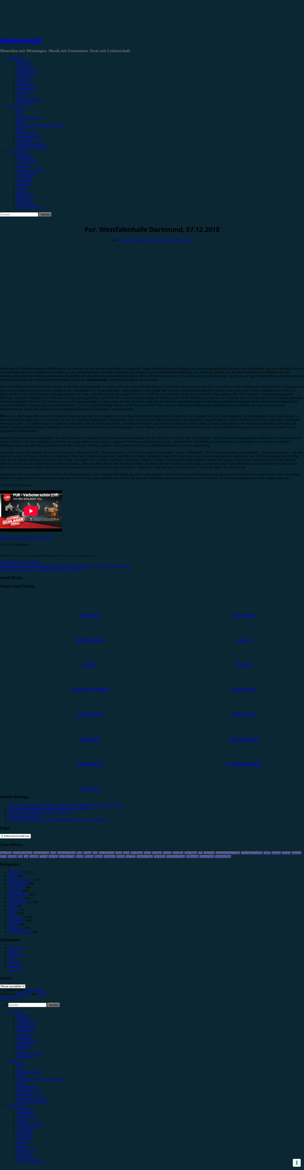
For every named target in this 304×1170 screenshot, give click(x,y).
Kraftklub (12, 856)
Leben (12, 905)
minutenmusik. (21, 40)
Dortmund (157, 852)
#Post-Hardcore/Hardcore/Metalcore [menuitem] (40, 1079)
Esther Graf (209, 852)
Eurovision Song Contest (227, 852)
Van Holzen (159, 856)
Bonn (95, 852)
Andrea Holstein (27, 162)
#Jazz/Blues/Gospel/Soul (33, 147)
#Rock (21, 110)
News (12, 913)
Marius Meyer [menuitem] (26, 1150)
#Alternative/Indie (28, 117)
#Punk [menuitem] (21, 1083)
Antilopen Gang (41, 852)
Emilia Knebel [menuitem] (26, 1127)
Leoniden (33, 856)
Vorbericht (23, 65)
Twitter (48, 537)
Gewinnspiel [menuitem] (25, 1038)
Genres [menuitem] (13, 1060)
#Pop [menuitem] (20, 1068)
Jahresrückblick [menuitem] (27, 1042)
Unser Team (24, 155)
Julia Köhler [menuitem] (24, 1138)
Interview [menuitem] (23, 1034)
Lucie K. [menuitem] (22, 1142)
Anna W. (22, 166)
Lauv (26, 856)
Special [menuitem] (21, 1049)
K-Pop (3, 856)
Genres (13, 106)
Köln (20, 856)
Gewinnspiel (25, 84)
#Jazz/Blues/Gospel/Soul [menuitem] (33, 1101)
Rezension (23, 62)
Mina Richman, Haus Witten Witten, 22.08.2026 (39, 812)
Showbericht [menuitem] (25, 1031)
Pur (9, 562)
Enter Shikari (190, 852)
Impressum (15, 955)
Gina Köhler (25, 177)
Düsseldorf (177, 852)
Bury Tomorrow (106, 852)
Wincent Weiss (206, 856)
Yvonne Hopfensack (30, 207)
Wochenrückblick (19, 932)
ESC (200, 852)
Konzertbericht (26, 69)
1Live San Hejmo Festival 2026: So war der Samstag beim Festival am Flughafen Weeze (66, 805)
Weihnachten (192, 856)
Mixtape (13, 909)
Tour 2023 (131, 856)
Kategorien (15, 58)
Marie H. (22, 192)
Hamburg (276, 852)
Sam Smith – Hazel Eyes (24, 816)
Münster (99, 856)
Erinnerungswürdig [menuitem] (29, 1053)
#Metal (21, 121)
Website (5, 537)
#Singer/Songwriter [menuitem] (29, 1090)
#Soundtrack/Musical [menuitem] (30, 1098)
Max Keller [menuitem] (24, 1153)
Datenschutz (16, 947)
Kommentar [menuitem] (24, 1045)
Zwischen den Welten (25, 562)
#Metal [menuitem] (21, 1075)
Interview (23, 80)
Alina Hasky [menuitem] (25, 1112)
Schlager (120, 856)
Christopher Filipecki (30, 170)
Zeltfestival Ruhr (223, 856)
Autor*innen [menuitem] (16, 1105)
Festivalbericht (26, 73)
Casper (118, 852)
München (89, 856)
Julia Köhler (24, 184)
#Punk (21, 129)
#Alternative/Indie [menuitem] (28, 1071)
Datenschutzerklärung (16, 836)
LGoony (43, 856)
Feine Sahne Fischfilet (252, 852)
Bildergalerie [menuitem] (25, 1057)
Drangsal (167, 852)
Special (21, 95)
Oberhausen (109, 856)
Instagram (35, 537)
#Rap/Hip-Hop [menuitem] (26, 1086)
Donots (147, 852)
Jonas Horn (24, 181)
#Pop (20, 114)
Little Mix (53, 856)
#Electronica (25, 140)
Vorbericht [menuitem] (23, 1019)
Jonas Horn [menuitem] (24, 1135)
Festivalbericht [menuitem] (26, 1027)
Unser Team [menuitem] (24, 1109)
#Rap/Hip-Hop (26, 132)
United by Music (144, 856)
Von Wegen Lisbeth (175, 856)
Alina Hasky (25, 158)
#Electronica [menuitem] (25, 1094)
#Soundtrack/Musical (30, 144)
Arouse (42, 994)
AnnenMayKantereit (23, 852)
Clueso (126, 852)
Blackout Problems (66, 852)
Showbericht (25, 77)
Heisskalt (286, 852)
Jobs (11, 959)
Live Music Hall (67, 856)
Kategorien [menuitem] (15, 1012)
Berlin (53, 852)
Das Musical (136, 852)
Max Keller (24, 199)
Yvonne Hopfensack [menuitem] (30, 1161)
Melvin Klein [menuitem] (25, 1157)
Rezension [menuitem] (23, 1016)
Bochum (87, 852)
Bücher (13, 876)
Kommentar (24, 91)
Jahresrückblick (27, 88)
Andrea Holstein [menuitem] (27, 1116)
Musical (80, 856)
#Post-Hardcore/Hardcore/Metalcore (40, 125)
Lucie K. (22, 188)
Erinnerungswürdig (29, 99)
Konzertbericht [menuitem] (26, 1023)
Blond (79, 852)
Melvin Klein (25, 203)
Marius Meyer (26, 196)
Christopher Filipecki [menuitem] (30, 1124)
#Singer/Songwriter (29, 136)
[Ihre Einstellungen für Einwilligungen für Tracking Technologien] (297, 1163)
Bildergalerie (25, 103)
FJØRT (267, 852)
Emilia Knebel (26, 173)
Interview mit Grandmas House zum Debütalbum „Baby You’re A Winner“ (57, 819)
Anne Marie (6, 852)
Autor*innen (16, 151)
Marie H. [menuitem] (22, 1146)
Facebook (19, 537)
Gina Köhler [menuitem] (25, 1131)
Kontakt (13, 966)
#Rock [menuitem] (21, 1064)
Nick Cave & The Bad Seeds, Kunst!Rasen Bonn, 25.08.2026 (49, 808)
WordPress (24, 994)
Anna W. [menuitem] (22, 1120)
